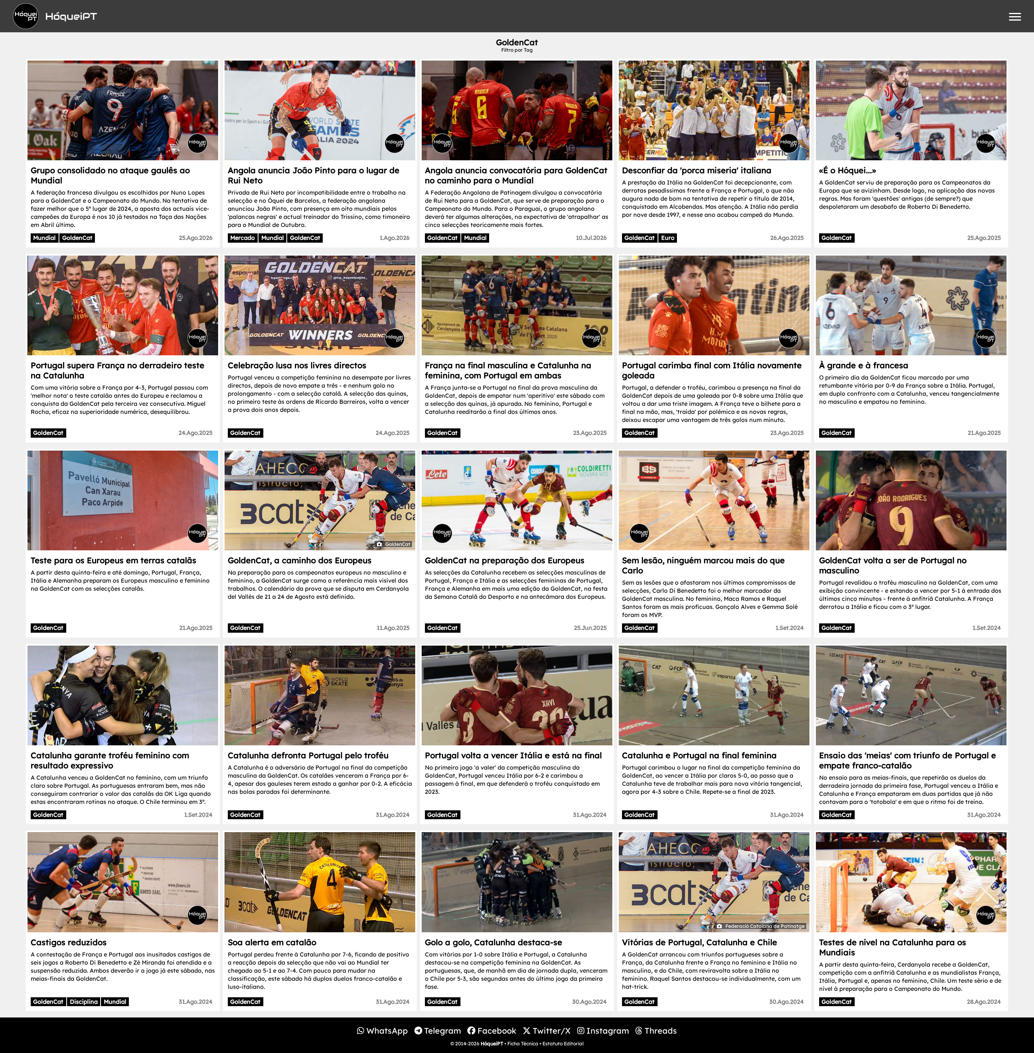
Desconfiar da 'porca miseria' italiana (696, 170)
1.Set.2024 (790, 627)
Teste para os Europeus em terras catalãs (113, 560)
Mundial (44, 237)
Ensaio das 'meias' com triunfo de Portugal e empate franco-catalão (907, 760)
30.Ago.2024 (589, 1001)
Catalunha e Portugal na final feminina (699, 755)
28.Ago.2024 (984, 1001)
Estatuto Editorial (563, 1043)
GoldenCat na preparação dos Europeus (504, 560)
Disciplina (84, 1001)
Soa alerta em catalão (272, 942)
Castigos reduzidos (69, 942)
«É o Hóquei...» (847, 170)
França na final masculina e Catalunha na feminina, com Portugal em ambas (508, 370)
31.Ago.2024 (393, 814)
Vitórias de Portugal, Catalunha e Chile (699, 942)
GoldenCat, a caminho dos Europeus (300, 560)
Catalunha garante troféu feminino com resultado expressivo (110, 760)
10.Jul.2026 (591, 237)
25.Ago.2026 (195, 237)
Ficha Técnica (522, 1043)
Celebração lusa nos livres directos (297, 365)
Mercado (242, 237)
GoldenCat (77, 237)
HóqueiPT (492, 1043)
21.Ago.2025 (984, 432)
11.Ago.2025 (393, 627)
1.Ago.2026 (395, 237)
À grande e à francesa (863, 365)
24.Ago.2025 (195, 432)
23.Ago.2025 (590, 432)
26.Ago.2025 (787, 237)
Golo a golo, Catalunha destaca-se (493, 942)
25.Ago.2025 (984, 237)
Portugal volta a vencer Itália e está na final (513, 755)
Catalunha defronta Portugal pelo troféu (308, 755)
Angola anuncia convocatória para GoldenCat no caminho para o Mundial (516, 175)
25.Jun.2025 (590, 627)
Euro (668, 237)
